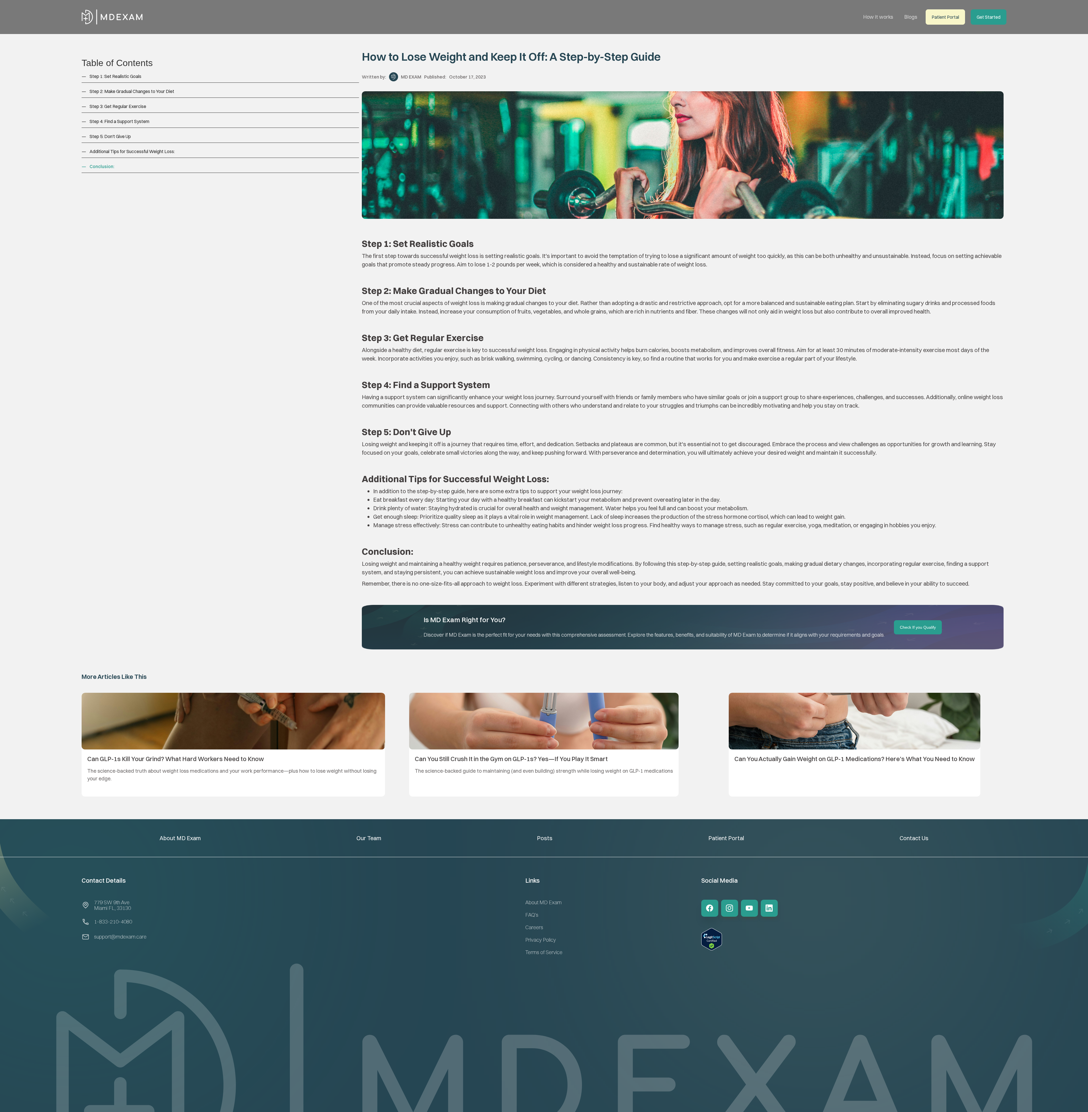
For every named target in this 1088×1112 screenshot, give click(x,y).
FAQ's (531, 915)
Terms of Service (543, 952)
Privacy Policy (540, 940)
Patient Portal (726, 838)
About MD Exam (180, 838)
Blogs (910, 17)
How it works (878, 17)
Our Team (368, 838)
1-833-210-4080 (113, 921)
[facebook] (709, 908)
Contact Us (914, 838)
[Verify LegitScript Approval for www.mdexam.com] (711, 945)
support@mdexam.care (120, 936)
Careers (534, 927)
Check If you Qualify (918, 627)
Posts (544, 838)
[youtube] (749, 908)
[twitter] (729, 908)
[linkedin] (769, 908)
